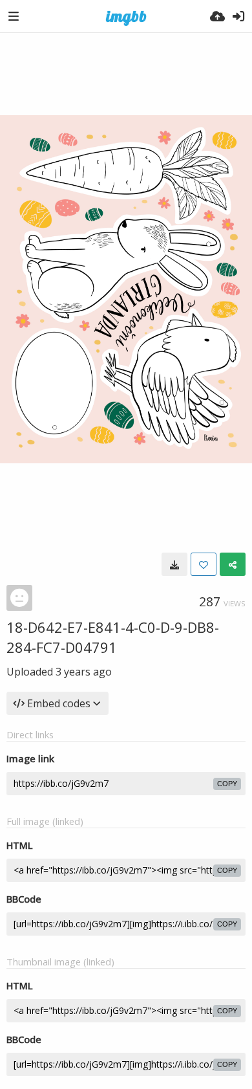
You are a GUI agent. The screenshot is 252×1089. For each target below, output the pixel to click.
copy (227, 783)
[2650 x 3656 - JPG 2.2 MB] (174, 564)
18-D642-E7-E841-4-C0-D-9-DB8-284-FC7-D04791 (112, 637)
